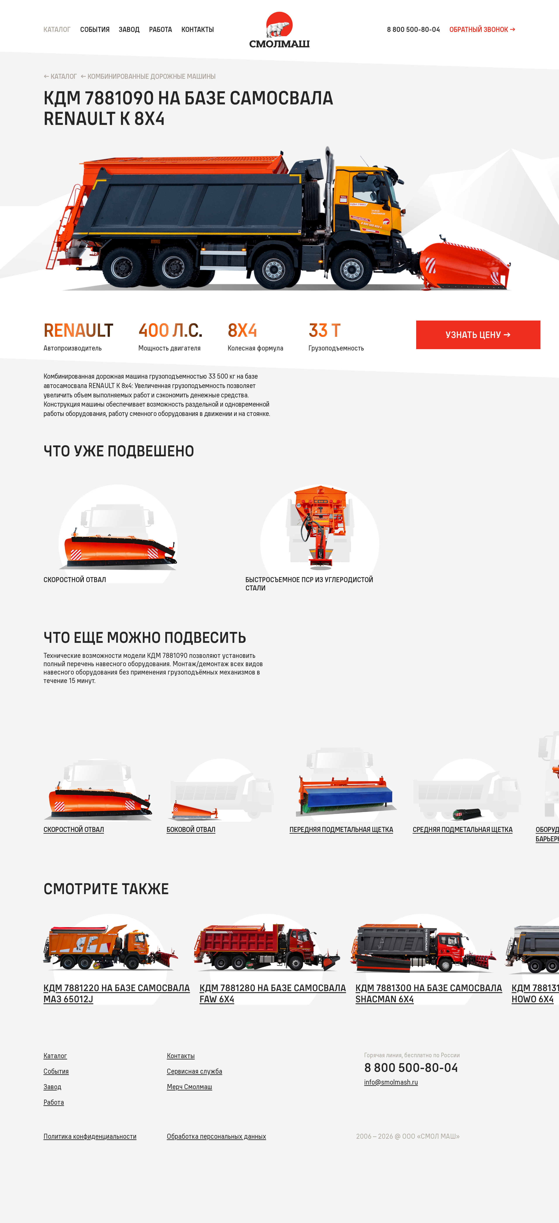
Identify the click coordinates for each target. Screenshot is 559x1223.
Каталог (57, 29)
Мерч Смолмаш (189, 1086)
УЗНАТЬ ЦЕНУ (473, 334)
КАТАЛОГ (64, 76)
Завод (129, 29)
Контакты (197, 29)
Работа (160, 29)
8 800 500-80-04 (413, 29)
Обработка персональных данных (216, 1136)
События (95, 29)
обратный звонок (478, 29)
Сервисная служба (194, 1071)
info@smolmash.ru (391, 1082)
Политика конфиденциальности (89, 1136)
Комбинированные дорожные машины (152, 76)
